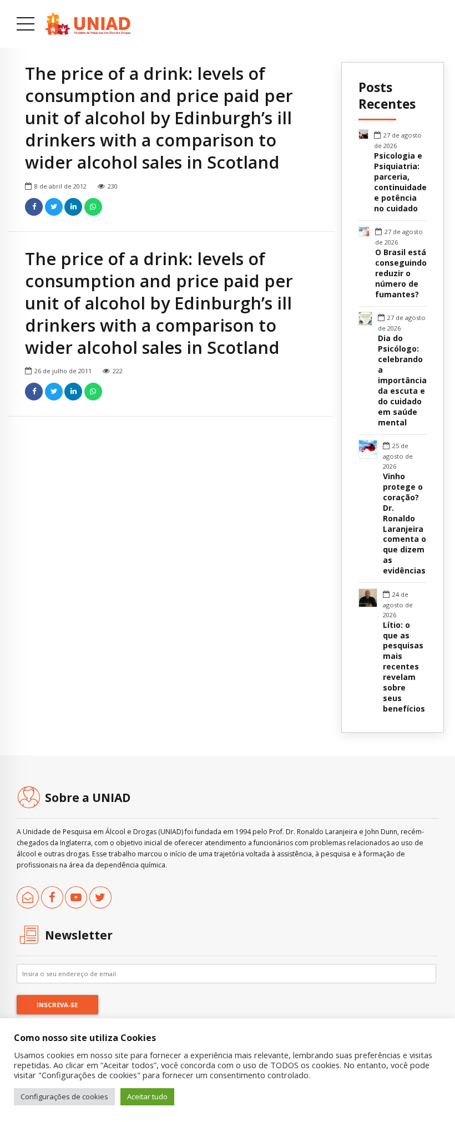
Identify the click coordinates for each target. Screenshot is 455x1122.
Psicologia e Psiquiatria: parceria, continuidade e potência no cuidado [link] (400, 182)
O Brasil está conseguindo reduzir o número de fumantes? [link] (401, 273)
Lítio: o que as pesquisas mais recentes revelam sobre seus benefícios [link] (404, 667)
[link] (88, 24)
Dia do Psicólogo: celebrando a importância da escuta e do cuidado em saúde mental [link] (402, 380)
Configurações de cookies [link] (64, 1096)
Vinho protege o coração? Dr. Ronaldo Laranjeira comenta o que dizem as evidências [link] (404, 523)
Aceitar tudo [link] (147, 1096)
